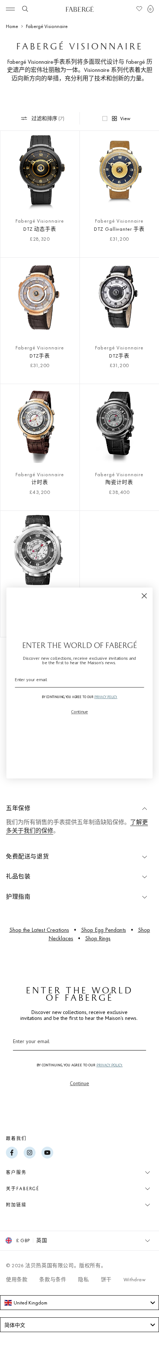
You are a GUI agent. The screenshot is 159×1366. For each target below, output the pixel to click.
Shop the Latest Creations (39, 930)
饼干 (106, 1279)
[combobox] (79, 1302)
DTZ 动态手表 (40, 229)
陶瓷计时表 (119, 482)
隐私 (83, 1279)
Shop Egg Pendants (103, 930)
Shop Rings (98, 938)
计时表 (39, 482)
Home (12, 26)
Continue (79, 1083)
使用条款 (16, 1279)
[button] (150, 8)
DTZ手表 (40, 355)
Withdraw (135, 1279)
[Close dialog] (144, 596)
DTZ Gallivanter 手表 (119, 229)
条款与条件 (52, 1279)
